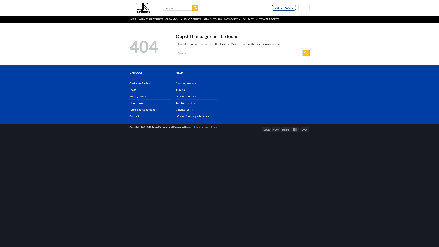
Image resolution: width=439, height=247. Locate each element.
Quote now (136, 102)
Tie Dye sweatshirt (187, 102)
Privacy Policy (137, 96)
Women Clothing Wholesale (192, 116)
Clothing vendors (186, 83)
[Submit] (195, 8)
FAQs (132, 89)
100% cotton (232, 19)
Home (132, 19)
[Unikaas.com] (143, 7)
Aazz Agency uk (196, 127)
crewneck (172, 19)
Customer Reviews (267, 19)
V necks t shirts (185, 109)
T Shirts (180, 89)
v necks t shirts (191, 19)
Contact (248, 19)
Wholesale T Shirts (151, 19)
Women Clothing (186, 96)
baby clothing (212, 19)
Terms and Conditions (142, 109)
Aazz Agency (211, 127)
